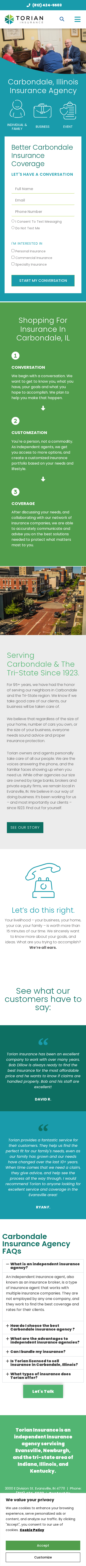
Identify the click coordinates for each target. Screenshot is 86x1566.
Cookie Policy (32, 1530)
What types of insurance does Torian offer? (40, 1375)
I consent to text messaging (38, 221)
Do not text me (27, 228)
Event (68, 126)
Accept (43, 1545)
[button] (77, 20)
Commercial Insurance (33, 258)
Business (43, 126)
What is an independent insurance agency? (45, 1265)
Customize (43, 1557)
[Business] (42, 111)
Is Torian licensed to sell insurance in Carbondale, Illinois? (44, 1362)
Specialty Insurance (31, 264)
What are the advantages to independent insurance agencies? (45, 1340)
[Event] (68, 111)
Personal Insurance (30, 251)
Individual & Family (17, 127)
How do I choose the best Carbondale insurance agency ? (42, 1327)
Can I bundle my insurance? (38, 1351)
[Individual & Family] (17, 109)
